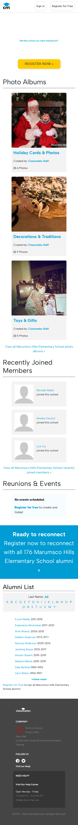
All (46, 597)
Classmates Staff (38, 161)
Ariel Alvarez (22, 631)
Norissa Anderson (25, 643)
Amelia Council (46, 418)
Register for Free (13, 685)
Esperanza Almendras (28, 625)
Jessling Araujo (24, 649)
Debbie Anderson (25, 637)
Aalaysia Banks (24, 661)
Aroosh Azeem (24, 655)
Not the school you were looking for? (39, 40)
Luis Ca (41, 446)
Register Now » (39, 64)
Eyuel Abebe (22, 619)
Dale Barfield (22, 667)
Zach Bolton (22, 673)
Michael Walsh (45, 390)
